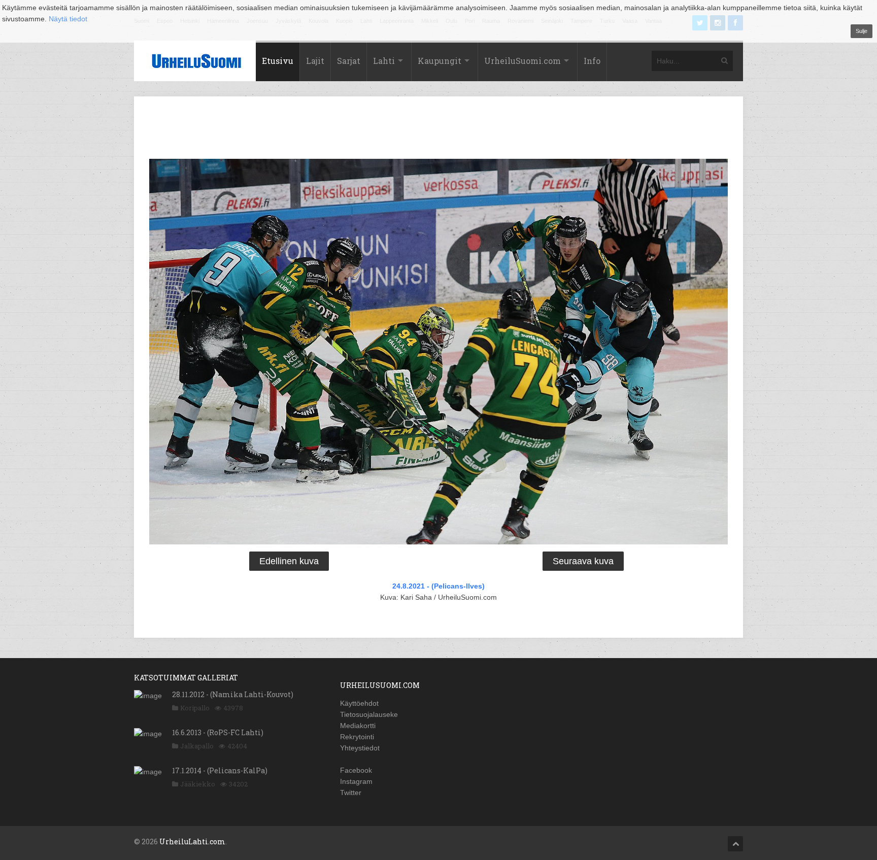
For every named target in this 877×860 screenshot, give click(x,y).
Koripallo (195, 707)
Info (592, 60)
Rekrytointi (357, 737)
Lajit (315, 60)
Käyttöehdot (359, 703)
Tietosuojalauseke (369, 714)
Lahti (384, 60)
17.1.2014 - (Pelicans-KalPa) (219, 770)
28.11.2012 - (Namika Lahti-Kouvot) (232, 694)
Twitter (350, 792)
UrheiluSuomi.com (522, 60)
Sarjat (348, 60)
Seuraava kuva (583, 561)
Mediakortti (358, 725)
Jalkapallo (197, 745)
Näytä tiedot (68, 19)
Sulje (861, 31)
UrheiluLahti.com (192, 841)
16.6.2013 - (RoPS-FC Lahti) (217, 732)
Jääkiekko (197, 783)
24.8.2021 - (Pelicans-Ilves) (438, 586)
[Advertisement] (438, 129)
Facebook (356, 770)
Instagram (356, 781)
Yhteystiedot (360, 748)
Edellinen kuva (289, 561)
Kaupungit (439, 60)
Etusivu (277, 60)
